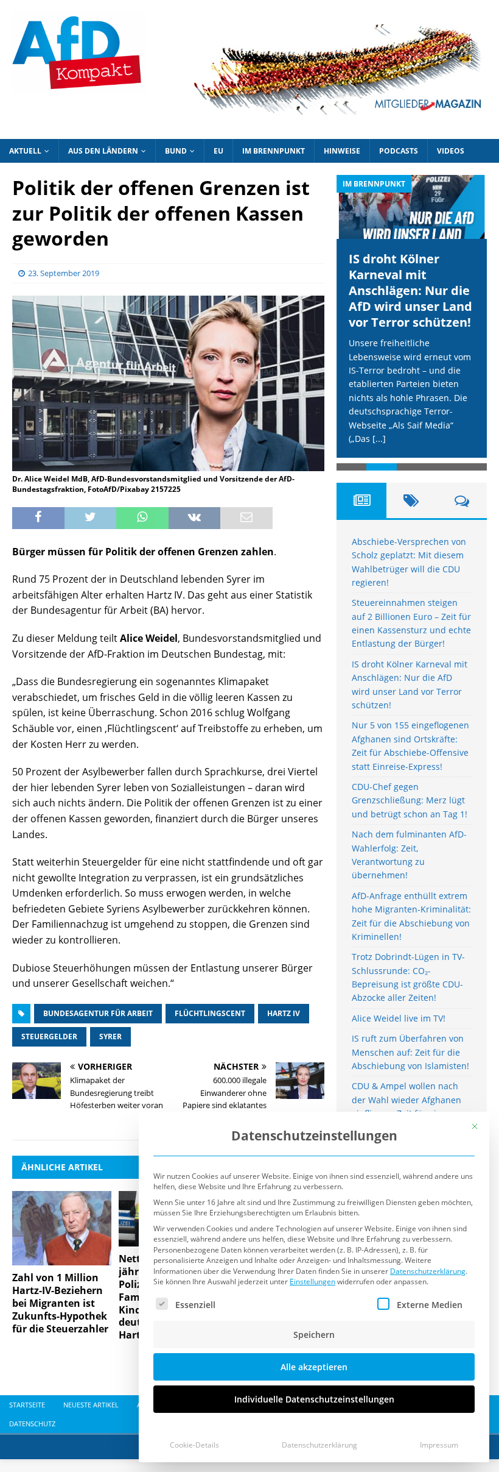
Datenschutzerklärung (428, 1271)
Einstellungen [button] (312, 1281)
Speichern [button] (314, 1334)
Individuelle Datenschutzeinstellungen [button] (314, 1399)
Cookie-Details (194, 1445)
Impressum (439, 1445)
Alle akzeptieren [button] (314, 1367)
